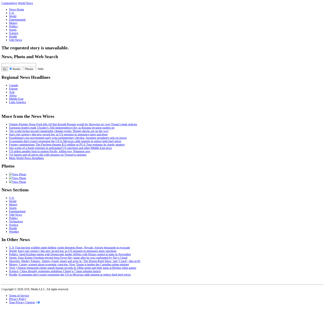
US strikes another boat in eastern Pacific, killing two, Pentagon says (49, 151)
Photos (29, 69)
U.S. (11, 12)
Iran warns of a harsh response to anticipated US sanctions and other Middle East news (60, 148)
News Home (16, 9)
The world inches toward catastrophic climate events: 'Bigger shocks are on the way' (59, 131)
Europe (13, 88)
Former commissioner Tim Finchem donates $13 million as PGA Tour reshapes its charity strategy (67, 144)
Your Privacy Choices (22, 302)
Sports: (13, 257)
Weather (14, 231)
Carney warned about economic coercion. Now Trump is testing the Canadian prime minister (74, 264)
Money (13, 23)
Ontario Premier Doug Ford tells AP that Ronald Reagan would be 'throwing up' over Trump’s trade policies (73, 124)
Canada (13, 85)
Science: (14, 271)
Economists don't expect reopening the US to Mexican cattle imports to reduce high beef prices (65, 141)
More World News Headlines (26, 158)
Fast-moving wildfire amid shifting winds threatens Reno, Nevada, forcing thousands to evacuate (72, 247)
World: (13, 251)
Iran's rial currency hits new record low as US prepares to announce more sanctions (58, 134)
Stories (16, 69)
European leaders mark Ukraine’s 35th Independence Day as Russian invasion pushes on (61, 127)
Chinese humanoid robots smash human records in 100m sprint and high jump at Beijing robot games (76, 267)
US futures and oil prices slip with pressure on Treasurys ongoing (47, 154)
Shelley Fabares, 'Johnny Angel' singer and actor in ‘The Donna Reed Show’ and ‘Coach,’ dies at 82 (80, 261)
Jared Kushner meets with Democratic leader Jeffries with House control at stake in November (75, 254)
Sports (13, 29)
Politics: (13, 254)
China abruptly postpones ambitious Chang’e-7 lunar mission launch (60, 271)
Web (40, 69)
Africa (13, 95)
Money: (13, 264)
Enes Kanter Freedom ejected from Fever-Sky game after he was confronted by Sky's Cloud (72, 257)
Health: (13, 274)
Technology (16, 221)
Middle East (16, 98)
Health (13, 36)
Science (13, 33)
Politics (13, 26)
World (12, 16)
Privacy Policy (17, 299)
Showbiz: (14, 261)
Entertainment (17, 19)
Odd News (15, 39)
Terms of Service (19, 295)
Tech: (12, 267)
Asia (11, 92)
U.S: (11, 247)
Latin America (17, 102)
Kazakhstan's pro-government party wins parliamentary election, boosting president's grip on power (68, 137)
